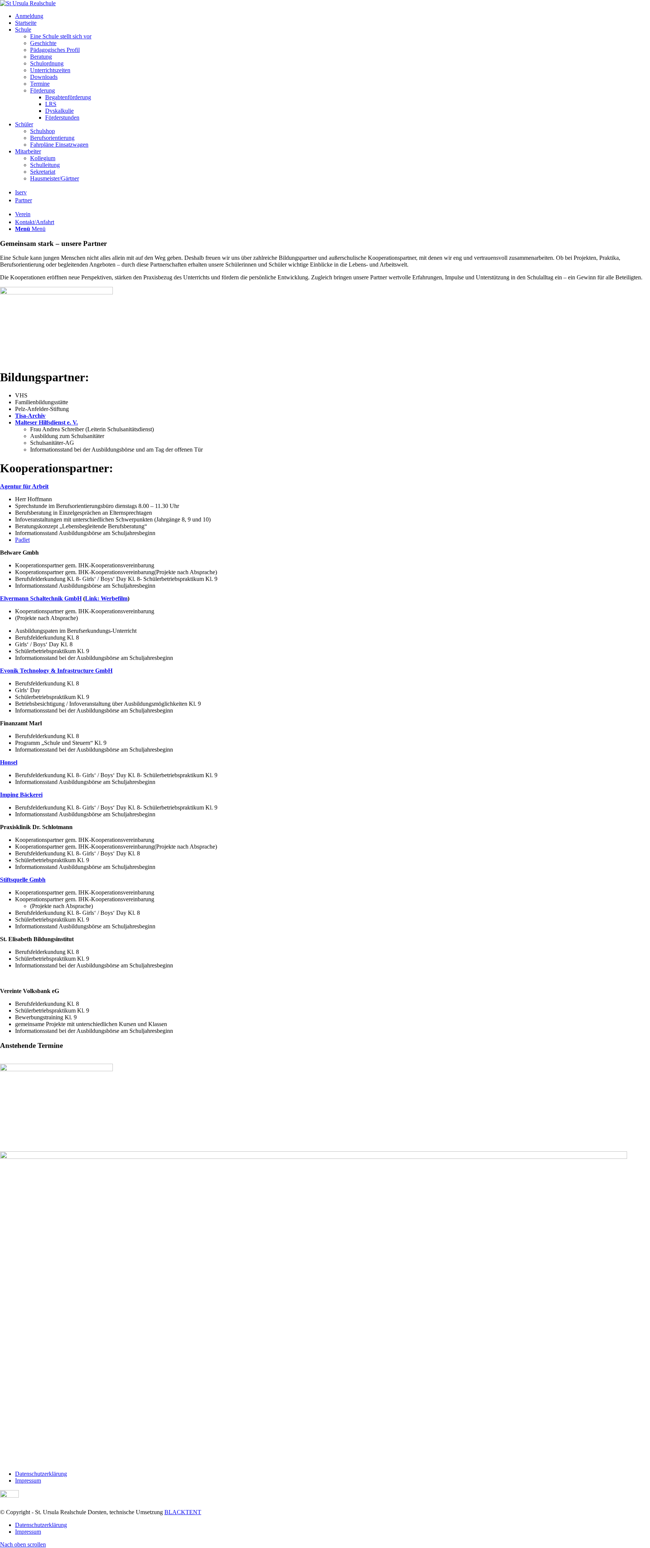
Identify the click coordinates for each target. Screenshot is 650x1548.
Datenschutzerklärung (41, 1474)
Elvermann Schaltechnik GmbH (41, 598)
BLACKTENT (182, 1512)
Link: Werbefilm (106, 598)
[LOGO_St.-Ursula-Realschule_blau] (28, 3)
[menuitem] (332, 16)
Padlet (22, 540)
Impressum (28, 1480)
